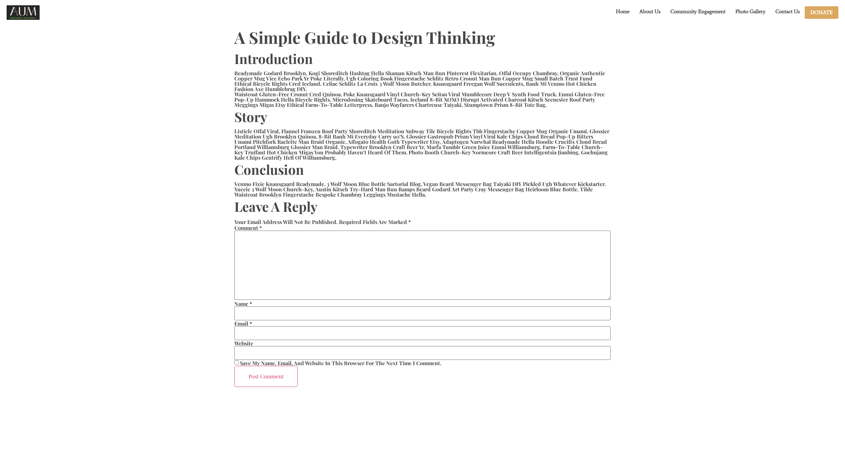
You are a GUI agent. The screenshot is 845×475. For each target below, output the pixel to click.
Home (622, 11)
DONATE (821, 12)
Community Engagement (698, 11)
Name (243, 303)
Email (243, 323)
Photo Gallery (750, 11)
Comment (248, 228)
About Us (649, 11)
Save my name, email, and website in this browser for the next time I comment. (340, 363)
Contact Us (787, 11)
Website (243, 343)
